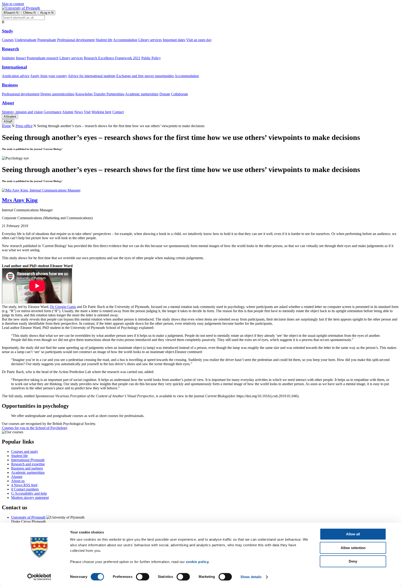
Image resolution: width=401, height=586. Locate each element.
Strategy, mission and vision (22, 112)
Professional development (76, 40)
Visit (87, 112)
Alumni (67, 112)
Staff (8, 121)
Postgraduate (46, 40)
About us (18, 481)
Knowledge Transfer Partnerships (99, 94)
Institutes (8, 58)
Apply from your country (48, 76)
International (14, 67)
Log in (46, 12)
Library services (150, 40)
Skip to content (13, 4)
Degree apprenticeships (57, 94)
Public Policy (151, 58)
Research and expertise (28, 464)
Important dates (174, 40)
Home (6, 126)
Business (10, 85)
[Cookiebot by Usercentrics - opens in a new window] (39, 576)
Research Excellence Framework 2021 (112, 58)
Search (11, 12)
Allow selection (353, 548)
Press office (24, 126)
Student (10, 116)
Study (7, 31)
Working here (101, 112)
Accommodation (125, 40)
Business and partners (27, 468)
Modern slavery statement (30, 498)
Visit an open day (199, 40)
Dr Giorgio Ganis (63, 307)
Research (10, 48)
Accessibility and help (29, 493)
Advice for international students (91, 76)
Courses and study (24, 452)
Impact (21, 58)
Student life (104, 40)
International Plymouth (28, 460)
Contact (118, 112)
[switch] (142, 576)
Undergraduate (25, 40)
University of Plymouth (28, 517)
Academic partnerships (141, 94)
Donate (164, 94)
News (78, 112)
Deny (353, 561)
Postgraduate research (42, 58)
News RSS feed (24, 485)
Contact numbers (25, 489)
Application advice (15, 76)
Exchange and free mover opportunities (145, 76)
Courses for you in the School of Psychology (35, 428)
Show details (251, 577)
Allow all (353, 534)
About (8, 102)
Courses (8, 40)
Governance (52, 112)
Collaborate (179, 94)
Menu (29, 12)
